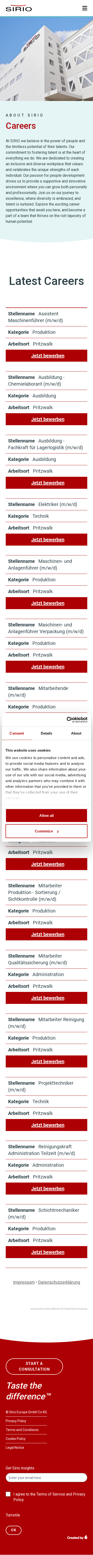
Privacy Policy (16, 1421)
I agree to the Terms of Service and (49, 1497)
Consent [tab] (17, 733)
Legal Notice (15, 1447)
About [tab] (76, 733)
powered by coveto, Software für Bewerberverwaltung (59, 1309)
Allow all (46, 815)
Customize (44, 831)
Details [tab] (46, 733)
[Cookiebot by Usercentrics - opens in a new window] (67, 720)
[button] (84, 8)
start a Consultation (34, 1366)
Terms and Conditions (22, 1430)
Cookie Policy (16, 1439)
